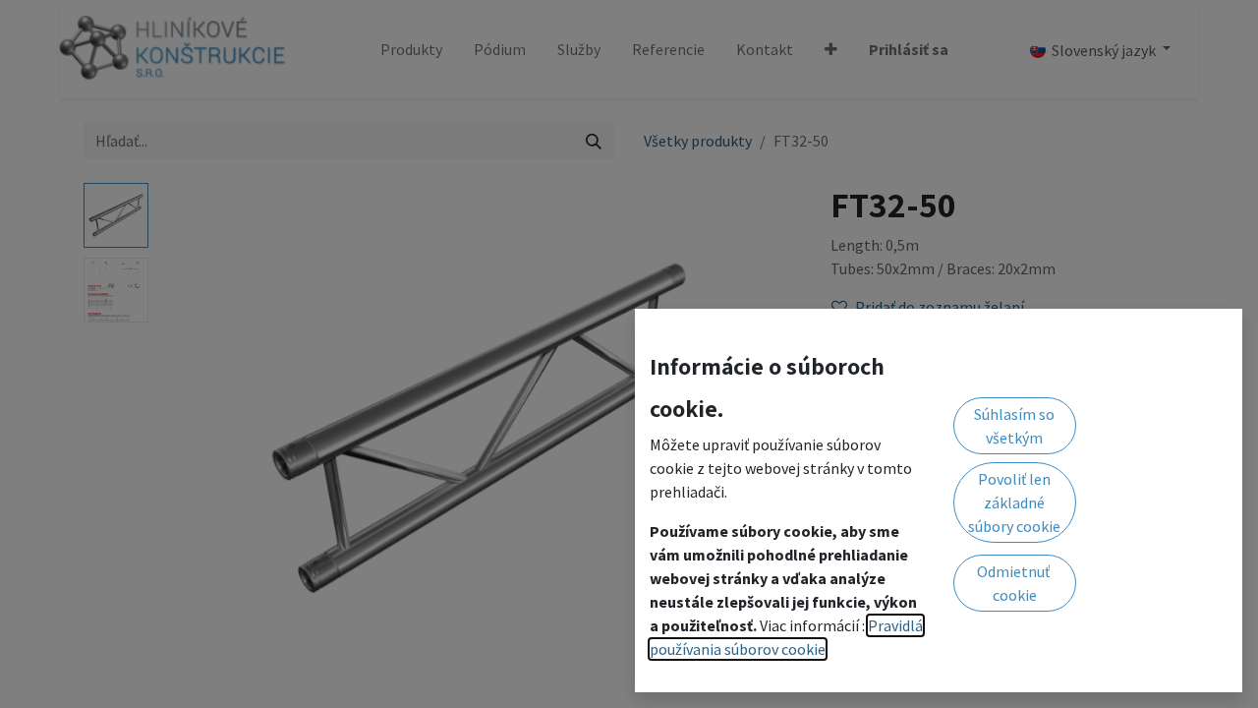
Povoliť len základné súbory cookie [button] (1014, 502)
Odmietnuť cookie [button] (1015, 583)
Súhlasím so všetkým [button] (1014, 425)
